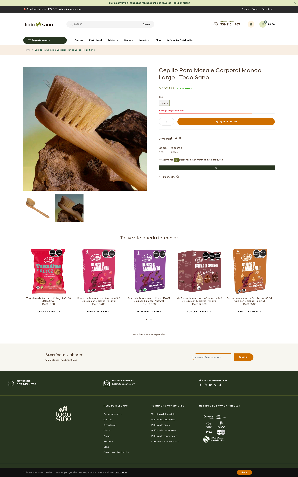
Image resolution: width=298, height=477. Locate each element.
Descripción (171, 177)
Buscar (147, 24)
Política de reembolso (163, 430)
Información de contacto (165, 441)
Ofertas (108, 419)
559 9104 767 (230, 24)
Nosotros (108, 441)
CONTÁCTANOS (227, 21)
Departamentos (112, 414)
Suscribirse (267, 9)
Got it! (244, 472)
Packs (107, 436)
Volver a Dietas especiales (150, 334)
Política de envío (160, 425)
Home (27, 49)
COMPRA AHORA (182, 3)
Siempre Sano (249, 9)
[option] (48, 284)
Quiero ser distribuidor (116, 452)
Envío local (109, 425)
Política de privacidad (163, 419)
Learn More (121, 472)
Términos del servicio (163, 414)
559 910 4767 (26, 384)
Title (161, 97)
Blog (106, 446)
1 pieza (164, 103)
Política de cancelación (164, 436)
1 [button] (146, 319)
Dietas (107, 430)
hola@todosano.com (123, 383)
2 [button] (151, 319)
